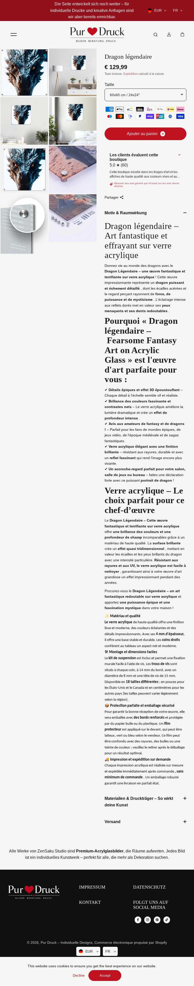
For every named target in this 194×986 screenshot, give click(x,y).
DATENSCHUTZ (149, 887)
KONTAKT (90, 902)
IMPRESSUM (92, 887)
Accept (105, 975)
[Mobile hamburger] (13, 34)
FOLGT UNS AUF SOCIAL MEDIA (150, 905)
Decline (79, 975)
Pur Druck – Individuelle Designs (66, 942)
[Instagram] (147, 920)
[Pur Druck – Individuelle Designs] (97, 34)
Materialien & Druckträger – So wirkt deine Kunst (139, 801)
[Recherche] (155, 34)
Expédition (130, 74)
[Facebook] (138, 920)
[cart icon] (182, 34)
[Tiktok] (167, 920)
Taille (109, 84)
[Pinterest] (157, 920)
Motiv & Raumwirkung (126, 213)
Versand (112, 822)
